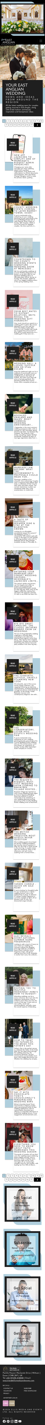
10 (41, 121)
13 (15, 125)
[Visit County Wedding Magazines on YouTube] (20, 1421)
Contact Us (8, 1388)
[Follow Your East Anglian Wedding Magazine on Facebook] (22, 1294)
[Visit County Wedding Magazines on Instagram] (12, 1421)
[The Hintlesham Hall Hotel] (22, 19)
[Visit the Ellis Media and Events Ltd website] (12, 1369)
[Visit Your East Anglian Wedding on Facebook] (4, 1421)
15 (23, 125)
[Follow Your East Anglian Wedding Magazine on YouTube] (22, 1339)
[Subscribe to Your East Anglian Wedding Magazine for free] (22, 1249)
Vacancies (7, 1391)
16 (27, 125)
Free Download (30, 1391)
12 (11, 125)
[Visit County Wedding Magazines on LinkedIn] (16, 1421)
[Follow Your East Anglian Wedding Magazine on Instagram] (22, 1204)
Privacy (6, 1393)
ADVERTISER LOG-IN (10, 1398)
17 (31, 125)
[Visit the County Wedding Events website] (6, 1403)
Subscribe (27, 1388)
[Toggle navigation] (41, 41)
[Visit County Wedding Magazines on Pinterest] (8, 1421)
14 (19, 125)
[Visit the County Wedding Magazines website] (12, 1403)
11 (6, 125)
